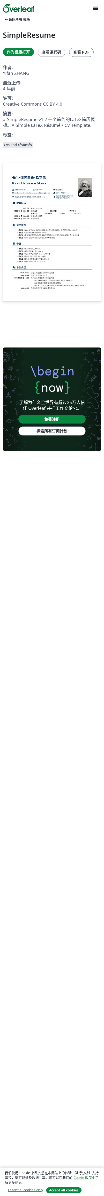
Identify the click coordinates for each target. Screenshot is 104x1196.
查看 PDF (81, 52)
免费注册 (52, 419)
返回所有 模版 (17, 19)
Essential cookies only (25, 1190)
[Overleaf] (18, 8)
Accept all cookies (64, 1190)
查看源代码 (51, 52)
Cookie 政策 (83, 1177)
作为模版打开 (18, 52)
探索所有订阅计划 (52, 431)
